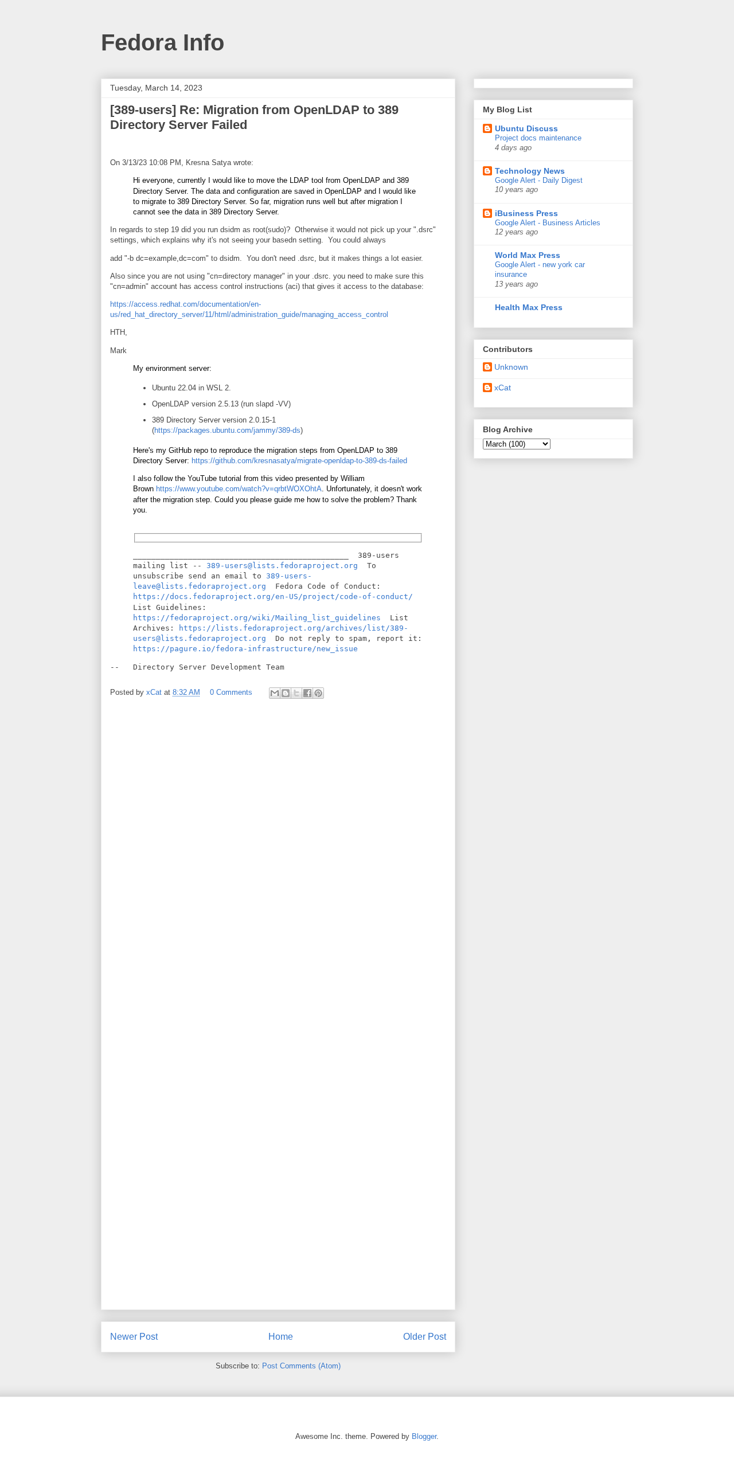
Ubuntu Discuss (526, 128)
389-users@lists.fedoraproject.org (282, 565)
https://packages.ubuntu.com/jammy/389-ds (227, 430)
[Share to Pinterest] (318, 693)
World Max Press (527, 255)
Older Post (424, 1336)
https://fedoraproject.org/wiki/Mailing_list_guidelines (257, 617)
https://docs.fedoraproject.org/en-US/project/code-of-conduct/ (273, 596)
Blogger (424, 1436)
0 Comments (231, 692)
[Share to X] (296, 693)
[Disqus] (278, 861)
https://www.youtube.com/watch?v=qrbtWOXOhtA (239, 488)
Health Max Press (529, 307)
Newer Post (134, 1336)
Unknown (511, 366)
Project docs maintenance (538, 138)
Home (280, 1336)
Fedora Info (162, 42)
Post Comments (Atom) (301, 1366)
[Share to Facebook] (307, 693)
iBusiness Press (526, 213)
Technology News (530, 170)
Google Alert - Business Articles (547, 222)
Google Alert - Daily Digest (539, 180)
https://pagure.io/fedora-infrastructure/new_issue (245, 648)
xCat (502, 387)
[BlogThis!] (285, 693)
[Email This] (274, 693)
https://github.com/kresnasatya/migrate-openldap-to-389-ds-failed (299, 460)
